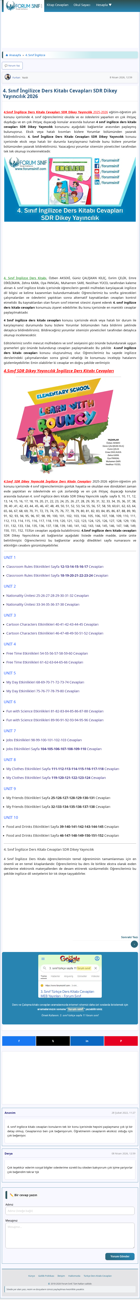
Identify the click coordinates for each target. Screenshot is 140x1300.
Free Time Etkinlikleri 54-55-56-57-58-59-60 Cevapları (47, 653)
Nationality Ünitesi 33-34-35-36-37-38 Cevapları (42, 604)
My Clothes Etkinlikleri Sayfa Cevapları (62, 768)
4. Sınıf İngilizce (35, 55)
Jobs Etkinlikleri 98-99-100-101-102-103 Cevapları (44, 740)
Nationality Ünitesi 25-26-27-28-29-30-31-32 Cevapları (47, 595)
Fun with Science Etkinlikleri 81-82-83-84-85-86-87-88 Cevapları (54, 711)
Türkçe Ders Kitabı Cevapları (98, 1275)
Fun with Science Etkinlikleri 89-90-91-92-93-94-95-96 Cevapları (54, 720)
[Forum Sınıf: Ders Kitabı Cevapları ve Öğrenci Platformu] (24, 10)
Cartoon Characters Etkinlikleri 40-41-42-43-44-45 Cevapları (52, 624)
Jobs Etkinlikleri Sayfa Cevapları (54, 749)
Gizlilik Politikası (46, 1275)
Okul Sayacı (82, 5)
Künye (31, 1275)
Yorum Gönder (119, 1256)
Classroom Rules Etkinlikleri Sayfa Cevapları (54, 566)
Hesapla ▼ (104, 5)
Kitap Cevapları (57, 5)
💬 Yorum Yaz (12, 65)
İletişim (61, 1275)
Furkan (16, 77)
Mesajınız (11, 1220)
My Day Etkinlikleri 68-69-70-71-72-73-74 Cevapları (45, 682)
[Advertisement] (70, 24)
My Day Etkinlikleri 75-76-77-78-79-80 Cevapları (42, 691)
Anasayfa (15, 55)
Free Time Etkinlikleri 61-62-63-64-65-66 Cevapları (44, 662)
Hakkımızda (74, 1275)
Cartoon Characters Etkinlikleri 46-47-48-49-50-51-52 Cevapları (54, 633)
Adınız (9, 1204)
